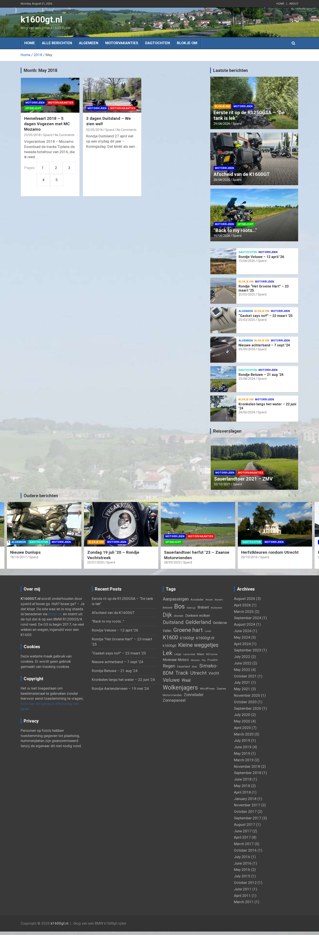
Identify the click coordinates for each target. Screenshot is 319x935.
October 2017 (245, 811)
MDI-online (211, 654)
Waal (186, 680)
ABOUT (293, 3)
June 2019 (243, 747)
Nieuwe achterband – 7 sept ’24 (264, 345)
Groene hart (188, 630)
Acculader (197, 599)
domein (178, 615)
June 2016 (243, 863)
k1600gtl (169, 646)
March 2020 (244, 734)
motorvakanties (121, 43)
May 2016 (242, 869)
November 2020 (247, 695)
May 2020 (242, 721)
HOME (280, 3)
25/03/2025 (246, 294)
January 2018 (245, 799)
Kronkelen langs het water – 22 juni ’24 (123, 679)
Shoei (194, 666)
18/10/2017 (18, 557)
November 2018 (247, 766)
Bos (179, 606)
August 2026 (244, 598)
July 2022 (242, 656)
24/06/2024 (246, 412)
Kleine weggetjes (198, 645)
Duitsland (173, 622)
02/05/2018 (94, 129)
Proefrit (212, 660)
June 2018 (243, 779)
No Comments (64, 135)
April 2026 (242, 605)
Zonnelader (194, 694)
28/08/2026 (222, 180)
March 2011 (244, 902)
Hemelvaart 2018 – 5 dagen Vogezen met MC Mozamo (47, 123)
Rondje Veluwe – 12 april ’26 (261, 257)
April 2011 (242, 895)
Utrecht (198, 673)
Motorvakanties (60, 102)
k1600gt (187, 638)
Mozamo (195, 660)
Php (204, 660)
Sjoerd (47, 135)
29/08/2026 (222, 123)
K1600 (170, 637)
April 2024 (242, 644)
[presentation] (289, 431)
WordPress (207, 688)
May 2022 (242, 669)
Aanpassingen (176, 599)
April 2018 (242, 792)
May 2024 (242, 637)
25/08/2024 (246, 378)
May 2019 (242, 753)
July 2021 (242, 682)
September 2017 (247, 818)
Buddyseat (216, 607)
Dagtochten (247, 252)
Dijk (167, 615)
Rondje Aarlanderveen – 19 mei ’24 (120, 688)
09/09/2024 (246, 349)
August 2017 (244, 824)
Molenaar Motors (176, 660)
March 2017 (244, 844)
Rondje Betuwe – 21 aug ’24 (260, 375)
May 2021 (242, 689)
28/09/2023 (222, 484)
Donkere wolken (197, 616)
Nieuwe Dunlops (25, 552)
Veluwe (171, 680)
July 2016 (242, 857)
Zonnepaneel (174, 700)
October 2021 (245, 676)
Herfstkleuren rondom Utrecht (270, 552)
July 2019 (242, 740)
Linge (177, 654)
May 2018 (242, 786)
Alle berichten (57, 43)
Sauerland (183, 666)
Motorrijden (34, 102)
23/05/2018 (32, 135)
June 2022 (243, 663)
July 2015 (242, 876)
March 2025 (244, 611)
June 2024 (243, 631)
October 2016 (245, 850)
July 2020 (242, 715)
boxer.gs (55, 614)
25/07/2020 (95, 562)
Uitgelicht (33, 108)
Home (29, 43)
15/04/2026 (246, 261)
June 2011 (243, 889)
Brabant (203, 607)
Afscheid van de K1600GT (242, 174)
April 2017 (242, 837)
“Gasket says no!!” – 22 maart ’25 (265, 316)
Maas (200, 654)
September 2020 (247, 708)
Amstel (209, 599)
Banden (219, 599)
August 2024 (244, 624)
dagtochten (157, 43)
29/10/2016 (249, 557)
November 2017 (247, 805)
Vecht (214, 673)
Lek (167, 653)
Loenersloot (189, 654)
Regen (169, 666)
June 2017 (243, 831)
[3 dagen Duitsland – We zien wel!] (112, 95)
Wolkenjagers (180, 687)
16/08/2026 (222, 235)
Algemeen (88, 43)
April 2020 (242, 728)
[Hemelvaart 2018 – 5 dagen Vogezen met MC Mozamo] (50, 95)
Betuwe (167, 607)
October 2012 (245, 882)
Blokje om (187, 43)
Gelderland (198, 622)
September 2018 (247, 773)
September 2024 (247, 618)
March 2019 (244, 760)
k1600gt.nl (41, 20)
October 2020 (245, 702)
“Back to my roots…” (235, 230)
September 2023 (247, 650)
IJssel (208, 631)
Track (181, 673)
